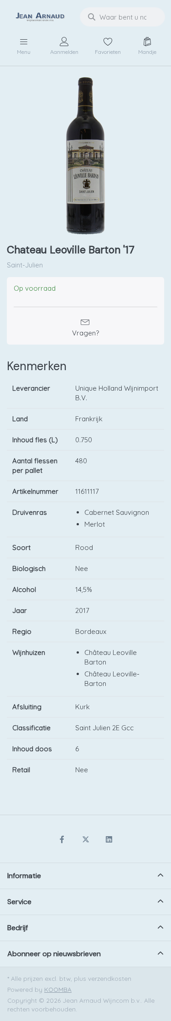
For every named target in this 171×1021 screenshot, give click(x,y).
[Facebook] (62, 839)
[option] (85, 156)
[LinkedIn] (109, 839)
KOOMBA (58, 989)
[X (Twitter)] (86, 839)
